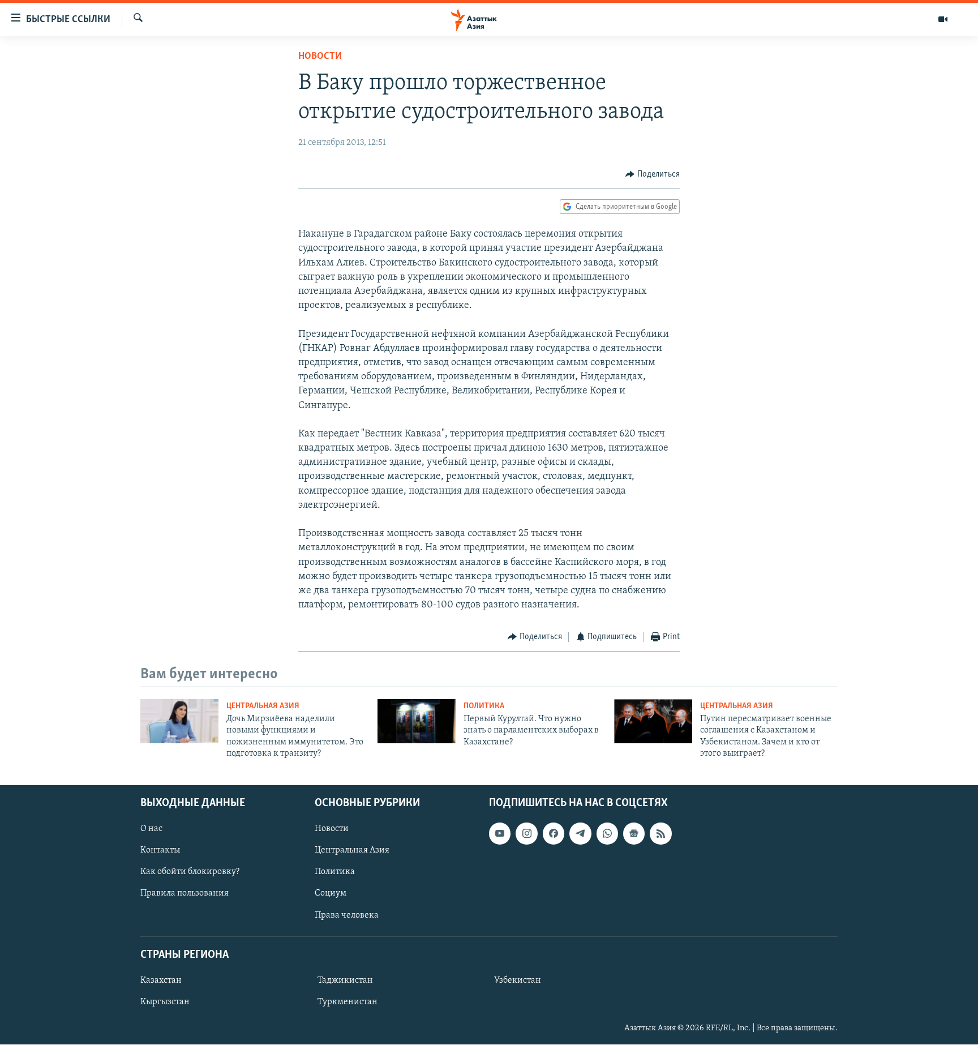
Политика (484, 706)
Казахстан (161, 980)
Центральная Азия (262, 706)
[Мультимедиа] (943, 19)
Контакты (160, 850)
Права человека (347, 915)
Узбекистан (517, 980)
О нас (151, 829)
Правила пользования (184, 893)
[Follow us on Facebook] (553, 834)
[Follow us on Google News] (634, 834)
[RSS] (660, 834)
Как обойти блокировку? (189, 872)
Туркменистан (348, 1002)
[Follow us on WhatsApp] (607, 834)
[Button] (652, 174)
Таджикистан (345, 980)
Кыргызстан (165, 1002)
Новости (320, 57)
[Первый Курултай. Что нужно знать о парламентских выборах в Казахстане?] (417, 721)
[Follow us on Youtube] (500, 834)
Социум (330, 893)
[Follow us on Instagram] (526, 834)
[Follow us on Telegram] (580, 834)
